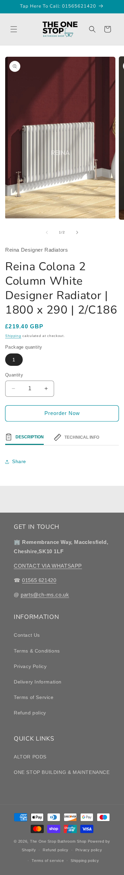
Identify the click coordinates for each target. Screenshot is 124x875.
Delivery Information (38, 682)
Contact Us (27, 635)
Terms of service (48, 860)
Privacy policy (88, 850)
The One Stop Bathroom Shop (58, 841)
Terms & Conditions (37, 651)
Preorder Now (62, 413)
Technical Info (81, 437)
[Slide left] (46, 232)
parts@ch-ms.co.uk (45, 595)
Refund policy (30, 712)
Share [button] (19, 461)
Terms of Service (34, 697)
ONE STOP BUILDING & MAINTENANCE (62, 772)
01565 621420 (39, 580)
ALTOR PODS (30, 756)
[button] (13, 29)
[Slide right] (77, 232)
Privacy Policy (30, 666)
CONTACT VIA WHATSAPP (48, 566)
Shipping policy (85, 860)
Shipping (13, 336)
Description (30, 437)
